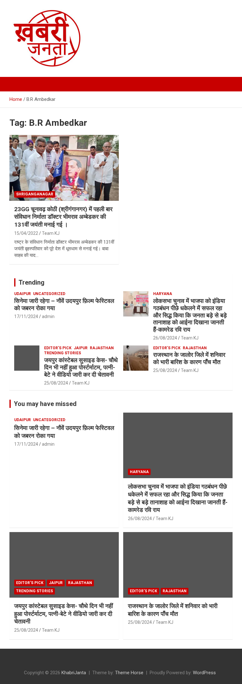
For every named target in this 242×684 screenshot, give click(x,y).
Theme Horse (129, 672)
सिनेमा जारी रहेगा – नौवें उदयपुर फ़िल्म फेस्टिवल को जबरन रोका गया (64, 304)
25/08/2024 (56, 382)
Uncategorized (49, 294)
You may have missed (45, 404)
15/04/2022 (26, 233)
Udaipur (22, 294)
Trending (31, 282)
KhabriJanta (73, 672)
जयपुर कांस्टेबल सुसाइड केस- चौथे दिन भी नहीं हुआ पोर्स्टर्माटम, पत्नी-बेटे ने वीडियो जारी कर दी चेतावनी (81, 367)
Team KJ (51, 233)
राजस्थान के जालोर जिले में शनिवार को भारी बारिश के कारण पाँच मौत (189, 358)
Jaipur (81, 348)
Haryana (162, 294)
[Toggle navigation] (17, 84)
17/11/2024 (26, 316)
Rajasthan (102, 348)
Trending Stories (62, 353)
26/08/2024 (165, 337)
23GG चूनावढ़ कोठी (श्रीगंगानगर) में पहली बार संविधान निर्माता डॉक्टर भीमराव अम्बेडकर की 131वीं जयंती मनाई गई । (63, 217)
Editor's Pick (58, 348)
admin (48, 316)
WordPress (204, 672)
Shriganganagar (34, 194)
